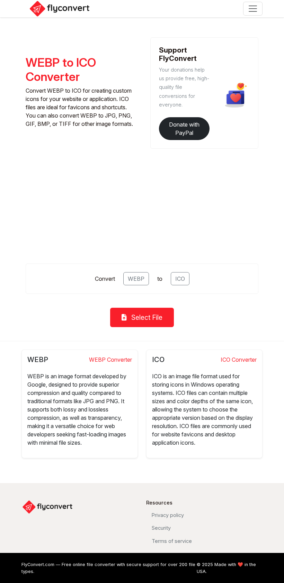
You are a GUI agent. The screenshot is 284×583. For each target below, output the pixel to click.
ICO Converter (239, 359)
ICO (180, 278)
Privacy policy (168, 515)
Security (161, 528)
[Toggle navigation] (253, 9)
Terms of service (172, 541)
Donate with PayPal (184, 128)
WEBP (136, 278)
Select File (146, 317)
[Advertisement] (142, 203)
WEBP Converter (110, 359)
